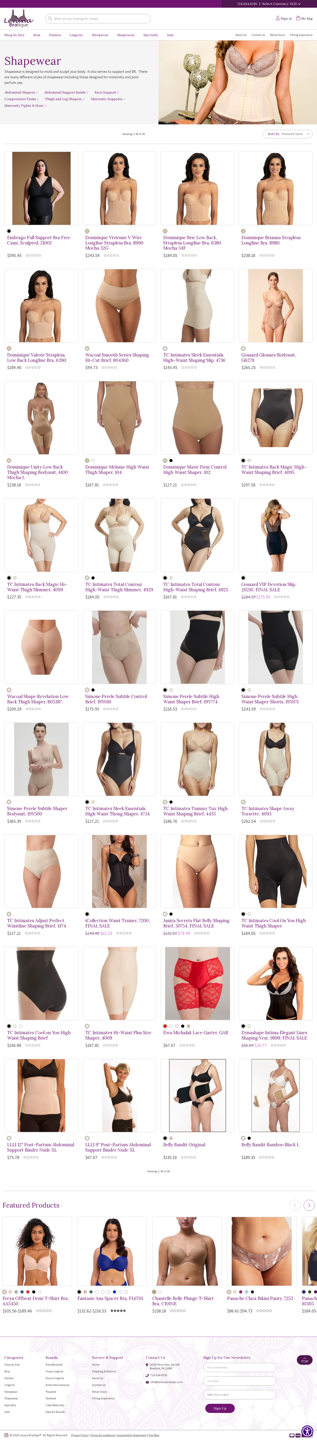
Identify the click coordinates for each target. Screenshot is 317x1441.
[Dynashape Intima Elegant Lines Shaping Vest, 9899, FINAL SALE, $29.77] (276, 983)
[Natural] (243, 1138)
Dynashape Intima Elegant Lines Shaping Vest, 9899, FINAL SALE (274, 1035)
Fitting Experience (301, 35)
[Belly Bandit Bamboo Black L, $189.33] (276, 1096)
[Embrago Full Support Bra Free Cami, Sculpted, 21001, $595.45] (41, 188)
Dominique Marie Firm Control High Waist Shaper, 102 (194, 470)
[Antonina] (188, 1026)
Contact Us (258, 35)
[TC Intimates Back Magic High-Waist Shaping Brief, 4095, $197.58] (276, 418)
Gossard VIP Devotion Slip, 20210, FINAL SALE (268, 587)
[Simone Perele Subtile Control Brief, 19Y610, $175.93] (119, 647)
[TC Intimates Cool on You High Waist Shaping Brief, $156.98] (41, 983)
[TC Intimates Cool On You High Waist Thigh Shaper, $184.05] (276, 871)
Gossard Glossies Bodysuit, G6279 (268, 358)
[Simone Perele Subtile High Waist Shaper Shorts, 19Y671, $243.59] (276, 647)
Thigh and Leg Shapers (64, 99)
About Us (241, 35)
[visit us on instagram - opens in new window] (6, 1436)
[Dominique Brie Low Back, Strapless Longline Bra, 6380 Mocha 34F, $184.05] (197, 188)
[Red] (165, 1026)
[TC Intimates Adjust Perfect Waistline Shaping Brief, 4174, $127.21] (41, 871)
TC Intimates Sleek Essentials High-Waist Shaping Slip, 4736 (194, 358)
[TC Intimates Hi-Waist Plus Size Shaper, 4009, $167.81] (119, 983)
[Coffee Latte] (154, 1292)
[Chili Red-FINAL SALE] (28, 1292)
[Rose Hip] (10, 1292)
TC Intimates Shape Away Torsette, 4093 (267, 811)
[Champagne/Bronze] (229, 1292)
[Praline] (9, 690)
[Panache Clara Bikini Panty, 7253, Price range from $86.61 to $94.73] (261, 1251)
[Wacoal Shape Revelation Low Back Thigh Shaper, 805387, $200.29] (41, 647)
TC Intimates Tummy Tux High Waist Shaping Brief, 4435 (195, 811)
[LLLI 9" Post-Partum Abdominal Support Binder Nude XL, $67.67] (119, 1096)
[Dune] (165, 914)
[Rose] (160, 1292)
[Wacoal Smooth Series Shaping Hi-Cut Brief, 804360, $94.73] (119, 306)
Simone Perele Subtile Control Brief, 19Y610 (116, 699)
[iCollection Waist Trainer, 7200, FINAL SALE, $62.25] (119, 871)
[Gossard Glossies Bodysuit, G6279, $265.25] (276, 306)
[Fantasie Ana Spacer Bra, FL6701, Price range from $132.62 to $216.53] (112, 1251)
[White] (171, 1026)
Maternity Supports (107, 99)
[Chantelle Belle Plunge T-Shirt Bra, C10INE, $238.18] (187, 1251)
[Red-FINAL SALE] (97, 1292)
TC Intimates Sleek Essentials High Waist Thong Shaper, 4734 (117, 811)
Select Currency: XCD (280, 4)
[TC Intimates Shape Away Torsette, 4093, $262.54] (276, 759)
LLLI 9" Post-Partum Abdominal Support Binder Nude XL (118, 1147)
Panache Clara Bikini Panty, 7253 (260, 1298)
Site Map (154, 1435)
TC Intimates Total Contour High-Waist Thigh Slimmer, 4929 (119, 587)
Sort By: (274, 134)
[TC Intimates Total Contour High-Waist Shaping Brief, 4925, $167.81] (197, 535)
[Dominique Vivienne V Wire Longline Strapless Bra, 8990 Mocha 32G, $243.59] (119, 188)
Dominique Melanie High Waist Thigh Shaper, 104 (117, 470)
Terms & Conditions (102, 1435)
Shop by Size (14, 35)
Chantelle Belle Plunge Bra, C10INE (183, 1301)
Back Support (106, 92)
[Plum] (241, 1292)
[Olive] (91, 1292)
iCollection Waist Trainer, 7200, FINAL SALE (117, 923)
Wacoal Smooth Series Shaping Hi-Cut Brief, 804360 (117, 358)
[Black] (9, 231)
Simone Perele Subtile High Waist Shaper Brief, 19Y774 (191, 699)
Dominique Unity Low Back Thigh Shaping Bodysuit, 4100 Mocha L (37, 472)
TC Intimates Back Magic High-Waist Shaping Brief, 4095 (274, 470)
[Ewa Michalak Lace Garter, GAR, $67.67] (197, 983)
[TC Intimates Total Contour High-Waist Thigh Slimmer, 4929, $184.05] (119, 535)
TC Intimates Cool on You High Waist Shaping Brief (39, 1035)
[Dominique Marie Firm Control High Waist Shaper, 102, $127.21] (197, 418)
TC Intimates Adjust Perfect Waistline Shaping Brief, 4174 (36, 923)
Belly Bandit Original (184, 1145)
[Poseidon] (22, 1292)
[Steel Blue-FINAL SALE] (120, 1292)
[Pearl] (177, 1026)
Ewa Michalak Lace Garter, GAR (195, 1032)
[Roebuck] (87, 348)
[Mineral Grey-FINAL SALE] (16, 1292)
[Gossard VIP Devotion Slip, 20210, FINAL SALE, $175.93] (276, 535)
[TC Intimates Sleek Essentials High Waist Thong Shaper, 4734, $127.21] (119, 759)
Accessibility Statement (132, 1435)
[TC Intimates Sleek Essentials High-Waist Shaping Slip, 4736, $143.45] (197, 306)
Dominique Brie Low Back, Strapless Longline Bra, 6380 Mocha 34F (192, 243)
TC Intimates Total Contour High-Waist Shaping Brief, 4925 (195, 587)
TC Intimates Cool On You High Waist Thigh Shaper (273, 923)
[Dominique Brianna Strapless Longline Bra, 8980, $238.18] (276, 188)
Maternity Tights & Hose (24, 105)
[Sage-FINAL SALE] (108, 1292)
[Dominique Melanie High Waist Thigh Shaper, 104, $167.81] (119, 418)
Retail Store (277, 35)
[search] (50, 19)
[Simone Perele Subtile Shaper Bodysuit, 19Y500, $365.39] (41, 759)
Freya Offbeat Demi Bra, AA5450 (36, 1301)
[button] (309, 1205)
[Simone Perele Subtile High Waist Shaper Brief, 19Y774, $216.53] (197, 647)
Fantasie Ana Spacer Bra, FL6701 (110, 1298)
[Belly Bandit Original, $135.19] (197, 1096)
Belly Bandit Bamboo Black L (270, 1145)
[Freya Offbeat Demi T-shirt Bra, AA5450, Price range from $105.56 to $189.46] (37, 1251)
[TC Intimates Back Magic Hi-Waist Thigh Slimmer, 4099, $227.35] (41, 535)
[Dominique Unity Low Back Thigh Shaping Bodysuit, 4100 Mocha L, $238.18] (41, 418)
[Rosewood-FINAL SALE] (103, 1292)
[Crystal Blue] (246, 1292)
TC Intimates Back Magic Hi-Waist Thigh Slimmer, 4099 (37, 587)
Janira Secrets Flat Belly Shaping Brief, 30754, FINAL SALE (196, 923)
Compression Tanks (20, 99)
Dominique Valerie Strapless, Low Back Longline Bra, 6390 (36, 358)
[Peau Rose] (87, 690)
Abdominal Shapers (20, 92)
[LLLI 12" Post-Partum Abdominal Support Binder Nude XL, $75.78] (41, 1096)
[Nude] (243, 348)
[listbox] (294, 134)
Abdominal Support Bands (65, 92)
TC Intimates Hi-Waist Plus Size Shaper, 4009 (118, 1035)
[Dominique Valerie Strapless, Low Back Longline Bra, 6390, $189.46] (41, 306)
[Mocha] (87, 231)
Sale (170, 35)
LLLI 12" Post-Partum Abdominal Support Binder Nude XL (40, 1147)
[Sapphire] (114, 1292)
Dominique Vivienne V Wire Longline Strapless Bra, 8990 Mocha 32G (114, 243)
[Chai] (235, 1292)
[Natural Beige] (4, 1292)
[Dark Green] (309, 1292)
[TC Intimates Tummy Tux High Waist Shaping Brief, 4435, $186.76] (197, 759)
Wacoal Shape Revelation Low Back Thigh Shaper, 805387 (38, 699)
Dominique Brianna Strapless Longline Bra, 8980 (271, 240)
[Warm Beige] (165, 348)
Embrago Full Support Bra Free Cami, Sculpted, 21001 (38, 240)
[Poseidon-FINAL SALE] (39, 1292)
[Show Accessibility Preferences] (307, 1431)
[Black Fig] (252, 1292)
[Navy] (304, 1292)
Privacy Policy (79, 1435)
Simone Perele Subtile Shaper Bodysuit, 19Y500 (37, 811)
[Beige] (249, 914)
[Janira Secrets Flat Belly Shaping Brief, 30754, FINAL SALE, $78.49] (197, 871)
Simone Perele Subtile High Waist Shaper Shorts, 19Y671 (270, 699)
